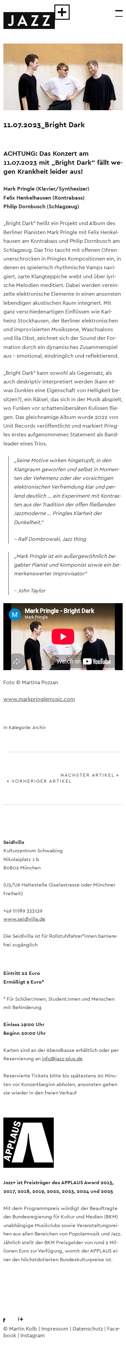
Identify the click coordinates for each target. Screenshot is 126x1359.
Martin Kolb (23, 1329)
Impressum (54, 1329)
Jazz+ (37, 16)
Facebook (8, 1313)
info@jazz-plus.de (62, 1058)
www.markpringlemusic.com (39, 699)
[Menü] (116, 10)
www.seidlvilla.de (24, 919)
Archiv (39, 727)
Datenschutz (88, 1329)
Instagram (26, 1313)
